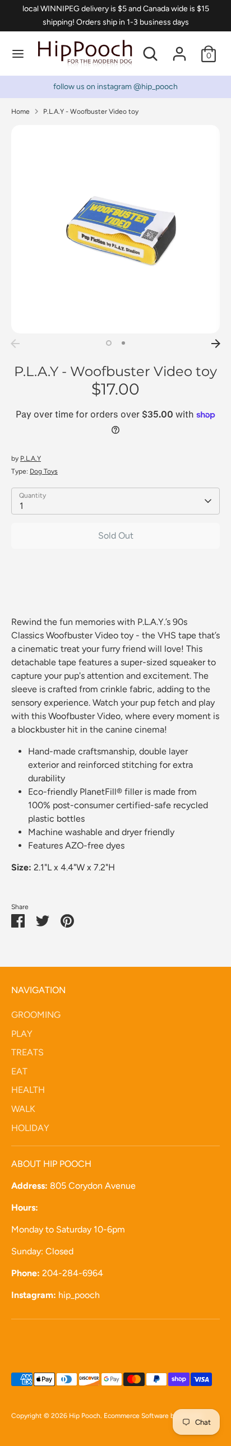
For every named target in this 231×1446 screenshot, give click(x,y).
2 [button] (123, 343)
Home (20, 111)
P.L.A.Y (30, 458)
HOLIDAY (30, 1128)
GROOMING (36, 1014)
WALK (23, 1109)
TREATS (27, 1052)
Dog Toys (44, 471)
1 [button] (109, 343)
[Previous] (15, 343)
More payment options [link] (115, 597)
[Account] (179, 49)
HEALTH (28, 1089)
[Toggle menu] (18, 53)
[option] (115, 229)
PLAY (22, 1033)
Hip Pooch (84, 1416)
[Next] (216, 343)
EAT (19, 1071)
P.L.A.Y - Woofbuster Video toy (90, 111)
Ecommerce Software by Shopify (153, 1416)
